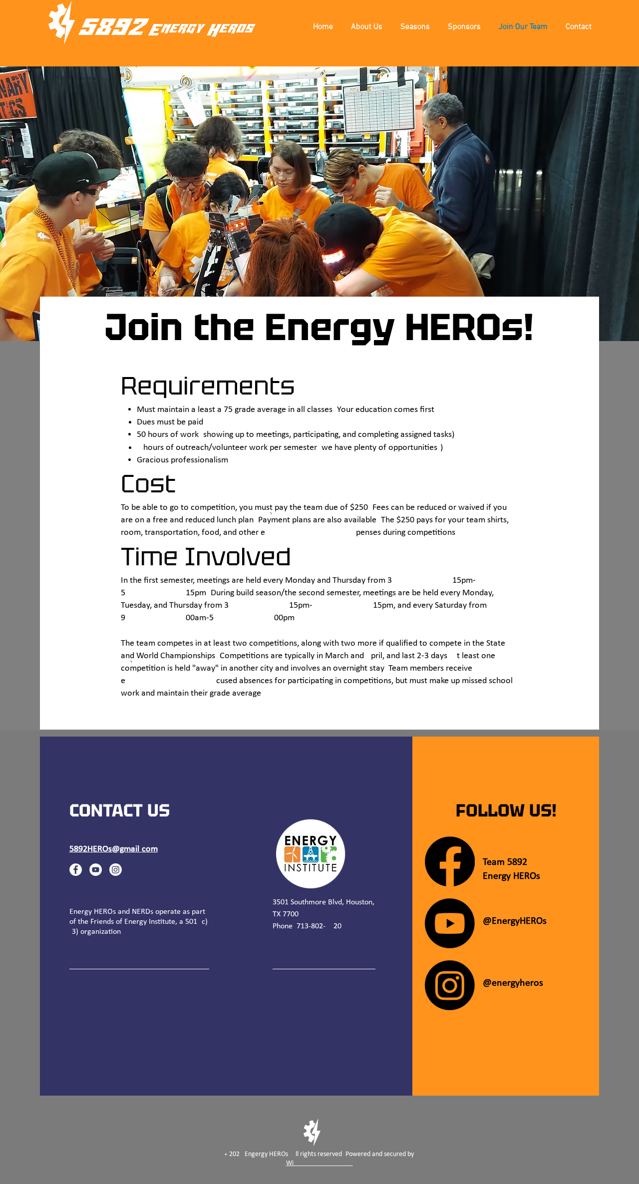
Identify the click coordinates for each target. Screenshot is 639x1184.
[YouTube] (95, 869)
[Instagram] (115, 869)
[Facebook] (75, 869)
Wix (319, 1163)
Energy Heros (200, 30)
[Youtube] (450, 923)
